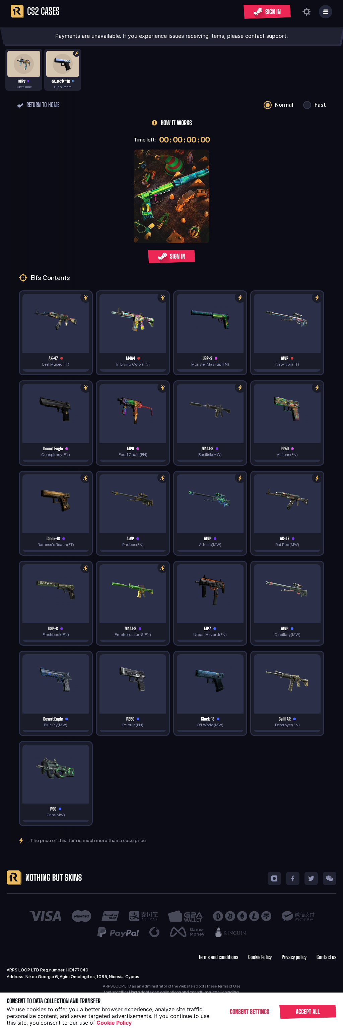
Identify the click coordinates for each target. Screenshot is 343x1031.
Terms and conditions (218, 957)
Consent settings (249, 1011)
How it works (176, 122)
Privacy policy (294, 957)
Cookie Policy (260, 957)
